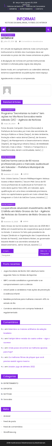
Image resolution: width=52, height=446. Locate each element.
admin (26, 174)
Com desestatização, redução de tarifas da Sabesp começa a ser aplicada (9, 251)
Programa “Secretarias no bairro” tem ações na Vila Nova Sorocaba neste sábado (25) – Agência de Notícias (22, 116)
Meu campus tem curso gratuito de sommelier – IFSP (46, 251)
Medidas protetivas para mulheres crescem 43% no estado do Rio (26, 301)
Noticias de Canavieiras (35, 6)
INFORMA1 (26, 19)
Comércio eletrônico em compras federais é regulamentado (23, 310)
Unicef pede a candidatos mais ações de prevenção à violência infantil (27, 292)
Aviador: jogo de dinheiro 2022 (21, 366)
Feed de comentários (13, 427)
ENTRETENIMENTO (26, 9)
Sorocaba (8, 399)
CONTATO (39, 9)
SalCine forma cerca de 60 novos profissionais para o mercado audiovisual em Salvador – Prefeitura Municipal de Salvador (25, 165)
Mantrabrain (40, 443)
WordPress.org (10, 432)
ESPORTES (13, 9)
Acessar (7, 416)
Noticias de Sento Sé (15, 6)
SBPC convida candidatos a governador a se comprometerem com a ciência (23, 282)
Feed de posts (10, 421)
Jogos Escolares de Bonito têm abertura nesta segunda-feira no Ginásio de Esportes (24, 273)
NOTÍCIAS (26, 5)
